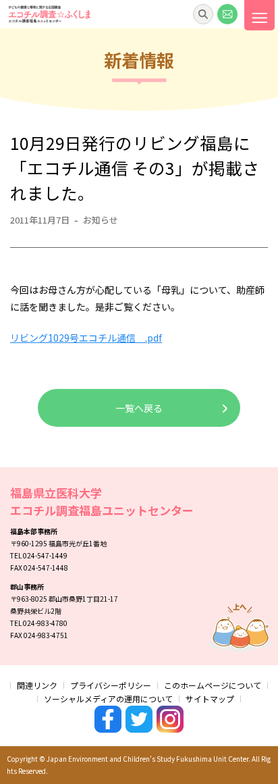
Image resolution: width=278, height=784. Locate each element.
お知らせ (100, 219)
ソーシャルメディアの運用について (108, 698)
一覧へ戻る (139, 408)
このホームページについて (212, 685)
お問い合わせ (227, 14)
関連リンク (37, 685)
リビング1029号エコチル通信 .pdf (86, 337)
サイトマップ (210, 698)
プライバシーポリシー (110, 685)
